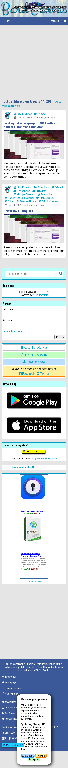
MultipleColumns (26, 194)
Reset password (13, 331)
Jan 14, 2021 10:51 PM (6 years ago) (35, 117)
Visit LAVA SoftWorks (15, 732)
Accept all (34, 759)
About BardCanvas (35, 348)
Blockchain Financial (47, 458)
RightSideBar (46, 198)
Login (57, 20)
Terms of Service (12, 688)
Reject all (41, 755)
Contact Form (11, 707)
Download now (35, 362)
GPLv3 (58, 187)
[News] (41, 113)
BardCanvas (24, 113)
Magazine (46, 194)
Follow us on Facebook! (22, 467)
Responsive (23, 191)
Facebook (28, 374)
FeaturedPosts (27, 201)
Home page (10, 682)
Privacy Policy (11, 693)
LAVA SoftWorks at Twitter (18, 719)
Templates (43, 187)
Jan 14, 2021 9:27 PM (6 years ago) (25, 205)
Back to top (10, 676)
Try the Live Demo (35, 355)
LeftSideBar (27, 198)
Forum (11, 198)
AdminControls (50, 201)
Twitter (44, 374)
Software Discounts (34, 581)
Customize (28, 755)
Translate (43, 295)
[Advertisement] (34, 62)
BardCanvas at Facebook (16, 713)
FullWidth (40, 191)
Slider (10, 201)
